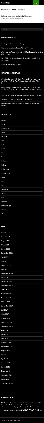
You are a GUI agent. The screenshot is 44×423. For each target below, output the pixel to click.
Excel (3, 149)
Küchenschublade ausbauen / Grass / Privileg (16, 48)
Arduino (4, 120)
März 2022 (5, 261)
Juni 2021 (4, 269)
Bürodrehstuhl (32, 402)
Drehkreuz (12, 404)
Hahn (35, 404)
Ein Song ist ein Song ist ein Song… (13, 44)
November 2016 (7, 326)
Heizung (4, 161)
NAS (2, 185)
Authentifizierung (13, 402)
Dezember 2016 (6, 322)
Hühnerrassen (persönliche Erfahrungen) (16, 16)
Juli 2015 (4, 355)
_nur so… (4, 218)
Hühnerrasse (4, 407)
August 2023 (5, 241)
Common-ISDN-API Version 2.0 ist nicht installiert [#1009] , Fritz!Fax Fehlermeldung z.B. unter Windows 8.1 (21, 81)
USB (2, 410)
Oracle (3, 193)
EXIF (2, 153)
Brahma (21, 402)
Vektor (3, 210)
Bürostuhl (39, 402)
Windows (4, 214)
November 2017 (7, 298)
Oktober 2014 (6, 379)
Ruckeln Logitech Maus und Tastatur (19, 99)
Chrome (3, 404)
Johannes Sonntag (7, 103)
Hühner (4, 165)
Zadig (40, 410)
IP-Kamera (5, 169)
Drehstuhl (18, 404)
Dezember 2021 (6, 265)
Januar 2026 (5, 233)
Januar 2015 (5, 367)
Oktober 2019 (6, 290)
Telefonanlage (6, 206)
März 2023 (5, 245)
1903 (2, 402)
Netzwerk (4, 189)
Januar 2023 (5, 249)
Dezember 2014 (6, 371)
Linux (3, 177)
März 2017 (5, 314)
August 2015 (5, 351)
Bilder (3, 124)
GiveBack (5, 2)
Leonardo (11, 407)
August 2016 (5, 330)
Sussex (41, 407)
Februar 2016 (6, 342)
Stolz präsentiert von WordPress (10, 420)
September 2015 (7, 347)
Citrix (7, 404)
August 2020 (5, 277)
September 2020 (7, 273)
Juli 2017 (4, 310)
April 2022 (5, 257)
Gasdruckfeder (25, 404)
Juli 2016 (4, 334)
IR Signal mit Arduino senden (11, 64)
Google (32, 404)
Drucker (4, 136)
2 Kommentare (18, 18)
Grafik (3, 157)
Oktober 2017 (6, 302)
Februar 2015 (6, 363)
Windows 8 (18, 410)
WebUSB (6, 410)
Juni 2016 (4, 338)
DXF (2, 145)
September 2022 (7, 253)
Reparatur (4, 202)
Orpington (17, 407)
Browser (25, 402)
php (2, 197)
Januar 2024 (5, 237)
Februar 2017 (6, 318)
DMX (3, 132)
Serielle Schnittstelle (32, 407)
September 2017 (7, 306)
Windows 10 (30, 410)
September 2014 (7, 383)
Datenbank (5, 128)
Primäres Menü (41, 2)
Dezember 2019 (6, 281)
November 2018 (7, 294)
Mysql (3, 181)
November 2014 (7, 375)
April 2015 (5, 359)
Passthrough (23, 407)
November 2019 (7, 285)
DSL (2, 140)
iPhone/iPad (5, 173)
